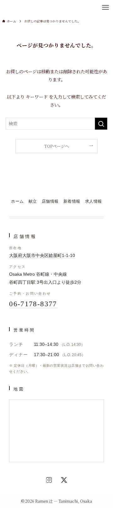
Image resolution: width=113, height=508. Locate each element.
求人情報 (93, 201)
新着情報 (71, 201)
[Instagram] (49, 480)
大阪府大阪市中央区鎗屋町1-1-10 (42, 255)
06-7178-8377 (33, 304)
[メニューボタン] (105, 7)
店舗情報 (50, 201)
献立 (33, 201)
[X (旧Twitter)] (64, 480)
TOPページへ (56, 146)
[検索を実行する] (101, 124)
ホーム (17, 201)
